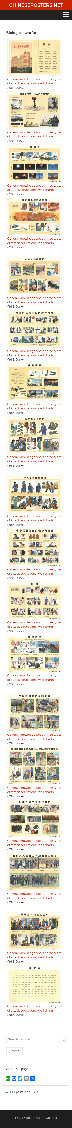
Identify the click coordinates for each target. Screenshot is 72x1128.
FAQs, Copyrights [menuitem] (27, 1118)
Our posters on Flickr (24, 1092)
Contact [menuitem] (51, 1118)
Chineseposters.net (36, 5)
